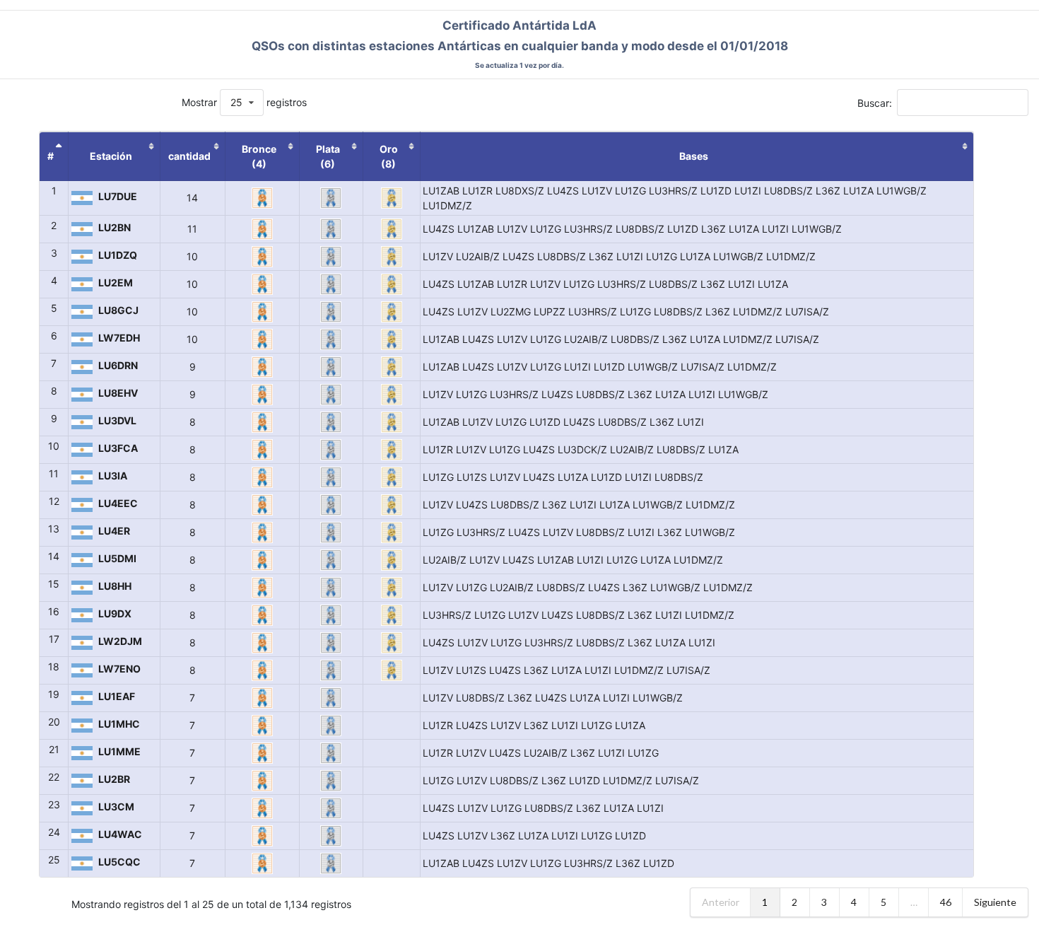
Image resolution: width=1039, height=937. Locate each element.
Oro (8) (389, 156)
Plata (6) (328, 156)
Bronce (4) (259, 156)
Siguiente (995, 902)
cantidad (189, 156)
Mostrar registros (244, 102)
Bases (693, 156)
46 (945, 902)
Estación (111, 156)
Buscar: (874, 102)
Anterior (720, 902)
